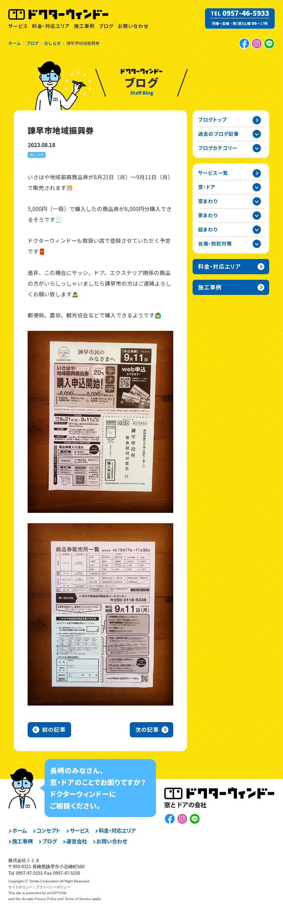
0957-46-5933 (245, 13)
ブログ (106, 25)
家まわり (207, 215)
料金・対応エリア (51, 25)
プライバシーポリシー (53, 887)
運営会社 (76, 841)
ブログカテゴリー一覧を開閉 (257, 148)
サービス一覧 (213, 172)
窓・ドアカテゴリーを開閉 (257, 187)
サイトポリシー (20, 887)
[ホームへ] (58, 14)
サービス (18, 25)
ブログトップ (212, 119)
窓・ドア (206, 186)
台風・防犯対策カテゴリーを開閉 (257, 244)
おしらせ (36, 154)
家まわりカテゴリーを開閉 (257, 215)
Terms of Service (78, 899)
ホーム (19, 830)
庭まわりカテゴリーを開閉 (257, 230)
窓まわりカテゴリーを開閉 (257, 201)
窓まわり (207, 201)
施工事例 (84, 25)
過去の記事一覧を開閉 (257, 134)
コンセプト (48, 830)
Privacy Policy (45, 899)
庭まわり (207, 229)
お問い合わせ (133, 25)
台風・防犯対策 (215, 243)
